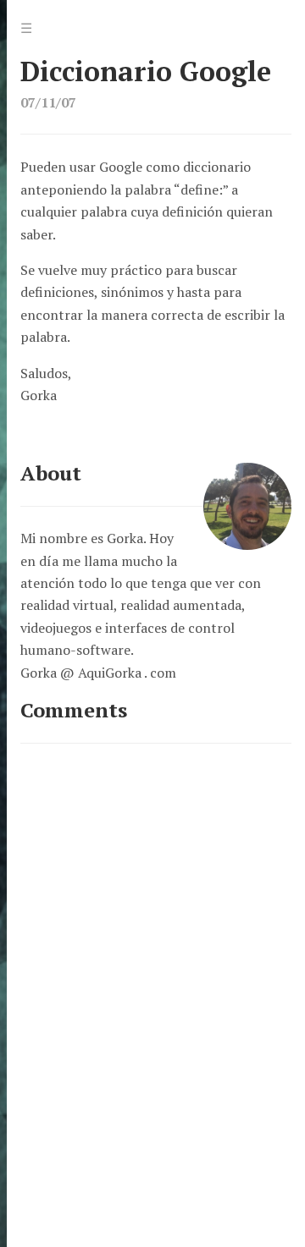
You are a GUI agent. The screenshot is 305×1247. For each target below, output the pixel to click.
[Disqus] (155, 975)
